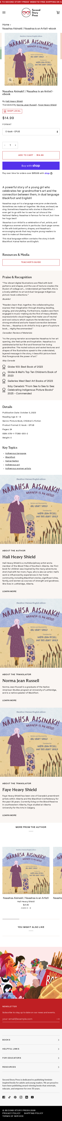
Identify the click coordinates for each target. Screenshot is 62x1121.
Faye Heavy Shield (47, 105)
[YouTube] (32, 1097)
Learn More (9, 591)
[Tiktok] (9, 1097)
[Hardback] (26, 864)
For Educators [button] (11, 1058)
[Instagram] (21, 1097)
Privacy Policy (11, 1113)
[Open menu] (6, 12)
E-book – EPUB (13, 132)
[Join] (56, 1019)
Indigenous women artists (18, 469)
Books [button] (6, 1040)
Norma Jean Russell (27, 105)
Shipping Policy (33, 1113)
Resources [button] (9, 1067)
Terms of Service (13, 1116)
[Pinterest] (15, 1097)
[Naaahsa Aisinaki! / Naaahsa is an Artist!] (26, 864)
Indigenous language (15, 453)
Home (5, 25)
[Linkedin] (26, 1097)
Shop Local (14, 111)
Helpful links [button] (10, 1049)
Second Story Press (17, 1111)
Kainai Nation (12, 461)
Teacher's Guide (31, 262)
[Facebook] (3, 1097)
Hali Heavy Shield (14, 101)
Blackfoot (10, 457)
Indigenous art (12, 465)
